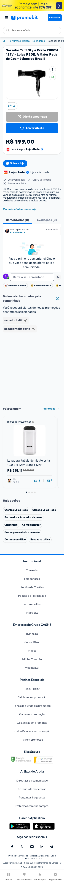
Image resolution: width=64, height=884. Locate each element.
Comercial (32, 570)
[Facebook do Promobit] (12, 847)
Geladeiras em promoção (32, 722)
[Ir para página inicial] (6, 41)
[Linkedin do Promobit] (42, 847)
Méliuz (32, 650)
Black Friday (32, 688)
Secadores (39, 41)
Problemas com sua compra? (32, 805)
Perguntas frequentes (32, 797)
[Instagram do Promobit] (32, 847)
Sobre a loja (17, 163)
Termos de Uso (32, 604)
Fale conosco (32, 578)
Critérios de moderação (32, 789)
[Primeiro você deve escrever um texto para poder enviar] (58, 277)
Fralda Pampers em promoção (32, 731)
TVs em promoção (32, 739)
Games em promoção (32, 714)
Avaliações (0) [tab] (47, 220)
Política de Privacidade (32, 595)
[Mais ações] (52, 69)
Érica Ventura (17, 232)
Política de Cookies (32, 587)
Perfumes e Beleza (19, 41)
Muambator (32, 667)
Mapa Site (32, 612)
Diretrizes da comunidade (32, 780)
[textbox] (32, 277)
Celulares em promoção (32, 697)
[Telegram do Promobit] (52, 847)
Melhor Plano (32, 642)
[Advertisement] (32, 368)
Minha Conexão (32, 659)
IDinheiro (32, 633)
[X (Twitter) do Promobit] (22, 847)
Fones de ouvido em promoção (32, 705)
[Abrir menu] (6, 17)
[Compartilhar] (52, 77)
